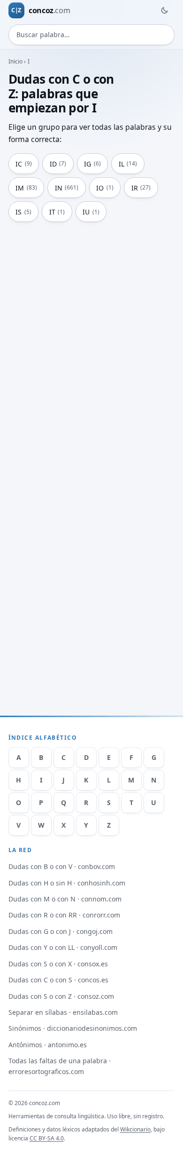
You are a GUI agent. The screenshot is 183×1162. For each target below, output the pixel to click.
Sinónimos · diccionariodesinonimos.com (72, 1028)
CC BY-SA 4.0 (47, 1138)
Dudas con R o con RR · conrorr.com (64, 914)
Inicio (15, 61)
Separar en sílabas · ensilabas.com (63, 1012)
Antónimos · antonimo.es (47, 1044)
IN (67, 187)
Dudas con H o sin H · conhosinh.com (66, 882)
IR (141, 187)
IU (91, 211)
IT (57, 211)
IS (23, 211)
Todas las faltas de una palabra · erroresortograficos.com (59, 1066)
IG (92, 163)
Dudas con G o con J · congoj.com (60, 931)
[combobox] (91, 34)
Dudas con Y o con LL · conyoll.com (62, 947)
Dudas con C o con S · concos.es (58, 979)
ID (58, 163)
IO (105, 187)
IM (26, 187)
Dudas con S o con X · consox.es (58, 963)
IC (23, 163)
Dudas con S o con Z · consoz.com (61, 996)
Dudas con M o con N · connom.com (65, 898)
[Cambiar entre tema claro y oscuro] (164, 10)
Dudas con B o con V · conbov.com (61, 866)
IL (128, 163)
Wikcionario (135, 1129)
